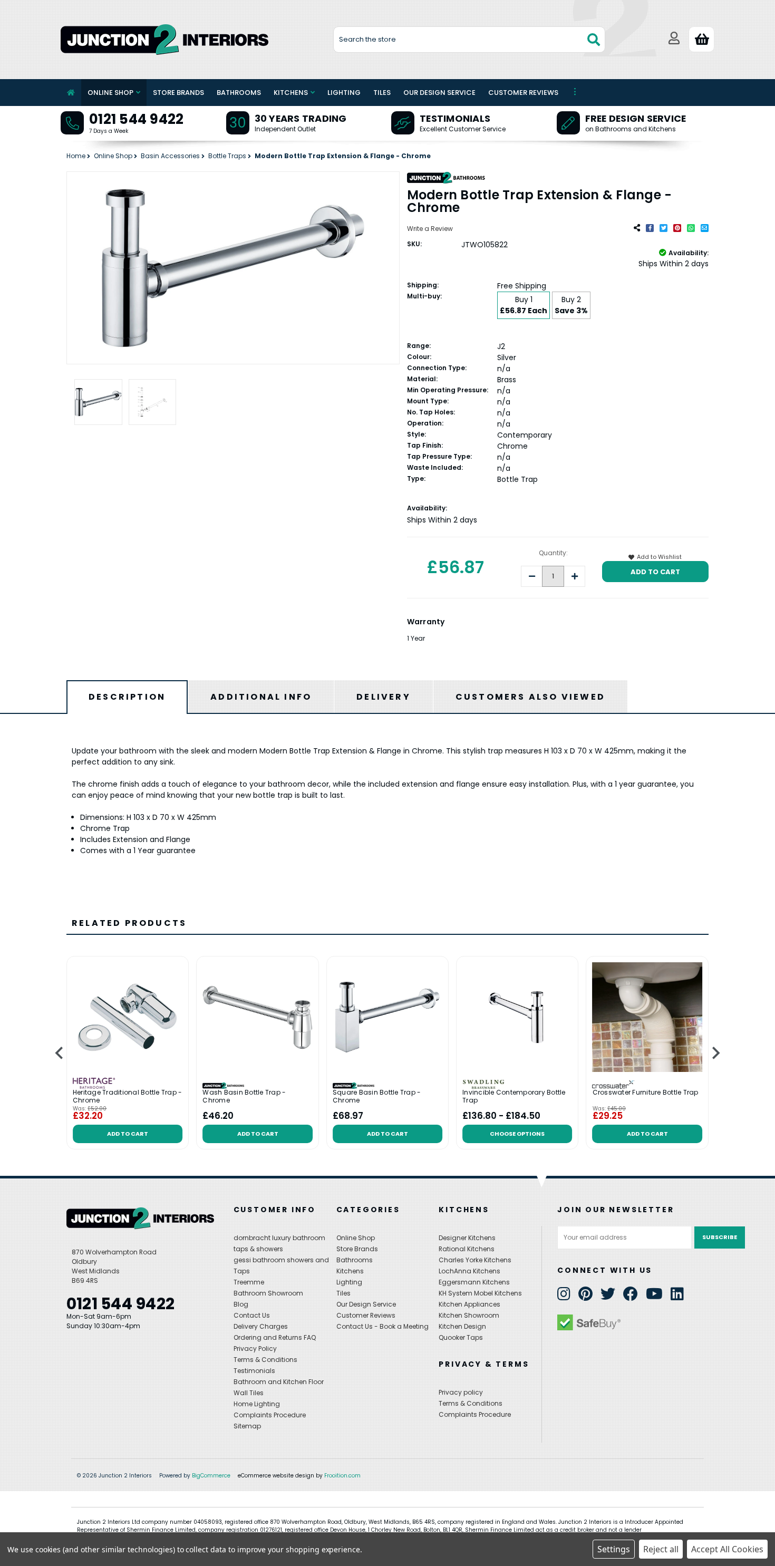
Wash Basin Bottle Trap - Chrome (244, 1096)
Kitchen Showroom (469, 1315)
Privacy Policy (255, 1348)
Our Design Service (439, 93)
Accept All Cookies (727, 1549)
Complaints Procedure (270, 1414)
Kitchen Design (462, 1326)
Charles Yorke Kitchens (475, 1259)
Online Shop (110, 93)
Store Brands (178, 93)
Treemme (249, 1282)
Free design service (635, 118)
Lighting (344, 93)
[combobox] (469, 39)
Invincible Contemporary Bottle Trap (514, 1096)
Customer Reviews (523, 93)
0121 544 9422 (136, 119)
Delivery (383, 697)
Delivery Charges (261, 1326)
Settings (613, 1549)
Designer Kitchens (467, 1237)
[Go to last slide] (60, 1053)
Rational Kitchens (467, 1248)
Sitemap (247, 1426)
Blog (241, 1304)
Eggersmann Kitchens (474, 1282)
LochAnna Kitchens (469, 1271)
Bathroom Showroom (268, 1293)
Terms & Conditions (265, 1359)
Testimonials (455, 118)
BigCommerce (211, 1476)
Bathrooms (239, 93)
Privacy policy (461, 1392)
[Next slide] (715, 1053)
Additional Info (261, 697)
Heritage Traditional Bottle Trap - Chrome (127, 1096)
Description (127, 697)
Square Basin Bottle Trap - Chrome (377, 1096)
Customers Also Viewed (530, 697)
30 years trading (301, 118)
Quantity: (553, 552)
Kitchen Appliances (469, 1304)
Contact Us (252, 1315)
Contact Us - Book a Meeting (382, 1326)
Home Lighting (257, 1403)
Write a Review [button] (430, 228)
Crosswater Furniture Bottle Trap (646, 1092)
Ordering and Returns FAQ (275, 1337)
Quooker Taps (461, 1337)
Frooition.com (342, 1476)
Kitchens (291, 93)
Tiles (382, 93)
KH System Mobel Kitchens (480, 1293)
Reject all (661, 1549)
